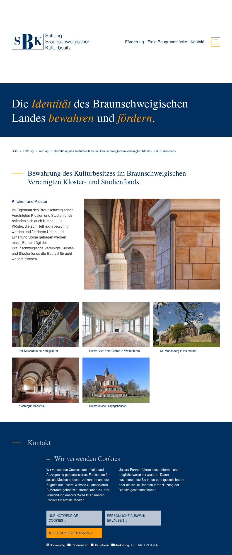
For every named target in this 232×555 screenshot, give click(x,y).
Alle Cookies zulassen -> (71, 533)
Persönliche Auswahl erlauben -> (126, 518)
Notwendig (57, 545)
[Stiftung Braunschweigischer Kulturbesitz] (50, 42)
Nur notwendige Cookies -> (63, 518)
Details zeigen (145, 545)
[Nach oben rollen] (222, 431)
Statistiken (101, 545)
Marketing (121, 545)
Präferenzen (79, 545)
